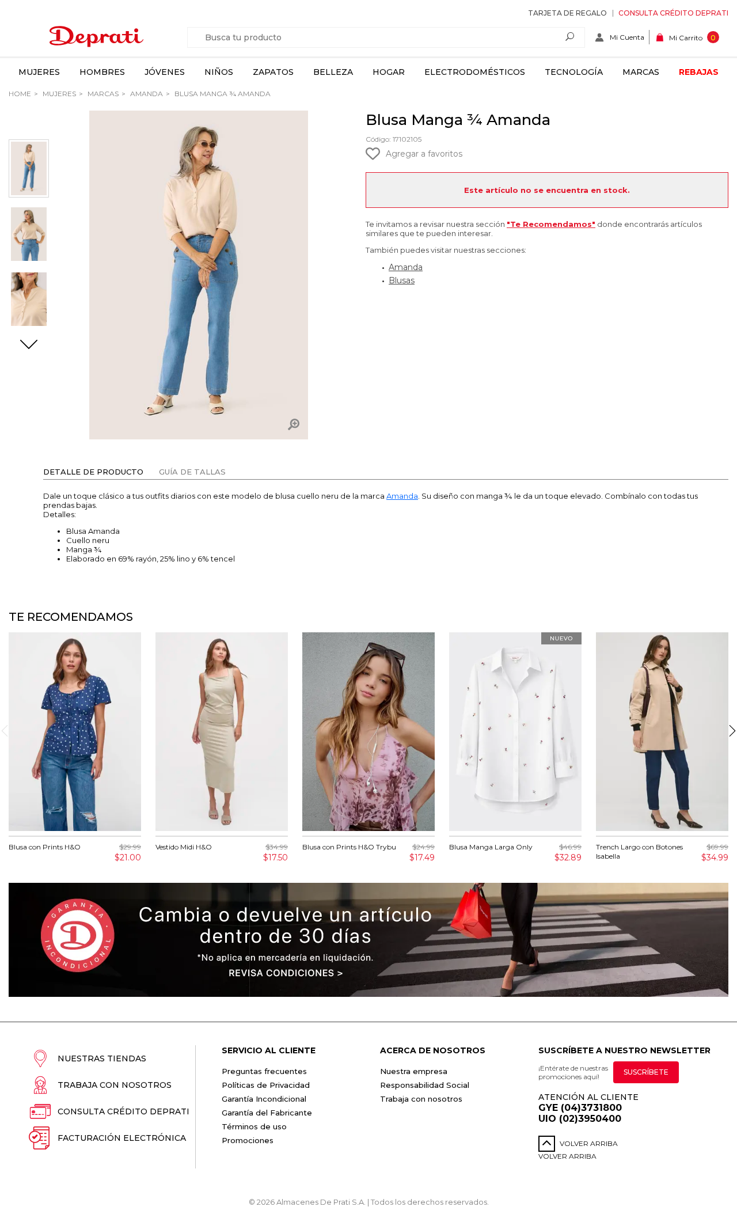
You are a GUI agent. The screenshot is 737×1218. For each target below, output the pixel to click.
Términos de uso (254, 1126)
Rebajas (699, 72)
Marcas (640, 72)
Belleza (333, 72)
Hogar (389, 72)
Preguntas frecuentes (264, 1071)
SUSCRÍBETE (646, 1072)
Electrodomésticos (474, 72)
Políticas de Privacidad (266, 1085)
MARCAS (102, 93)
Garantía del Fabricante (267, 1112)
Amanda (145, 93)
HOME (20, 93)
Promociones (247, 1140)
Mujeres (39, 72)
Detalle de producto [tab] (93, 471)
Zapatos (273, 72)
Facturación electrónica (122, 1138)
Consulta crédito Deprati (673, 13)
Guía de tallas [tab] (192, 471)
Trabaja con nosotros (115, 1085)
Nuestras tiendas (102, 1058)
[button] (29, 345)
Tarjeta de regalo (567, 13)
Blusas (402, 280)
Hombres (102, 72)
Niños (218, 72)
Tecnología (574, 72)
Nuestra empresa (413, 1071)
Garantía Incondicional (264, 1098)
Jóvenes (165, 72)
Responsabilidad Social (424, 1085)
